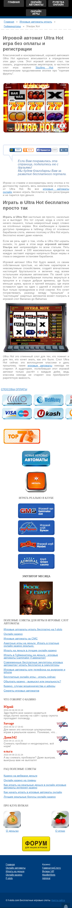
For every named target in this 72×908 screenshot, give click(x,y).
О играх (60, 830)
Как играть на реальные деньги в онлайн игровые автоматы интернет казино (35, 786)
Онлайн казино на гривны (20, 780)
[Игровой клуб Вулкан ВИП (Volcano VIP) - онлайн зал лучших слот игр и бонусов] (62, 725)
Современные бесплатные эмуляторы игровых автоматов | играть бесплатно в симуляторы (33, 663)
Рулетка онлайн (58, 3)
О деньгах (12, 830)
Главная (14, 2)
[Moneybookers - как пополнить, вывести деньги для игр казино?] (17, 400)
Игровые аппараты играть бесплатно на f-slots (33, 629)
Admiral (36, 561)
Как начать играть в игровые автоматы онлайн (33, 792)
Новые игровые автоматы (36, 458)
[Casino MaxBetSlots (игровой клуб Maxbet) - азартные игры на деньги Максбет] (62, 708)
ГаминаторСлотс (36, 510)
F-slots (9, 878)
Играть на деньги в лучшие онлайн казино (30, 650)
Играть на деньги (15, 871)
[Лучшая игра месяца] (36, 583)
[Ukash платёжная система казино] (48, 413)
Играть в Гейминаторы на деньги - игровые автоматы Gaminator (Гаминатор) (31, 656)
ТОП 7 (22, 436)
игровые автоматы (40, 365)
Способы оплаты (14, 389)
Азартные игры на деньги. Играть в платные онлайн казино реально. (31, 644)
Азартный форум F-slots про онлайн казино (36, 844)
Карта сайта (58, 900)
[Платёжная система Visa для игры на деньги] (17, 413)
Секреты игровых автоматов (21, 690)
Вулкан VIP (36, 527)
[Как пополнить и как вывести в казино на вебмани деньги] (48, 400)
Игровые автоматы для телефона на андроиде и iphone (34, 671)
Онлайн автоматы (36, 3)
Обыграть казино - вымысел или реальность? (32, 681)
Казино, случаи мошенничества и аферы (29, 686)
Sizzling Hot (44, 67)
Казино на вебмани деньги (20, 775)
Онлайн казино (13, 633)
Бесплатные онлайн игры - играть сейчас (30, 676)
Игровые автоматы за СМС (21, 638)
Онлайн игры (36, 12)
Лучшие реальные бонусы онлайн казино (30, 796)
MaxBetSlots (36, 544)
